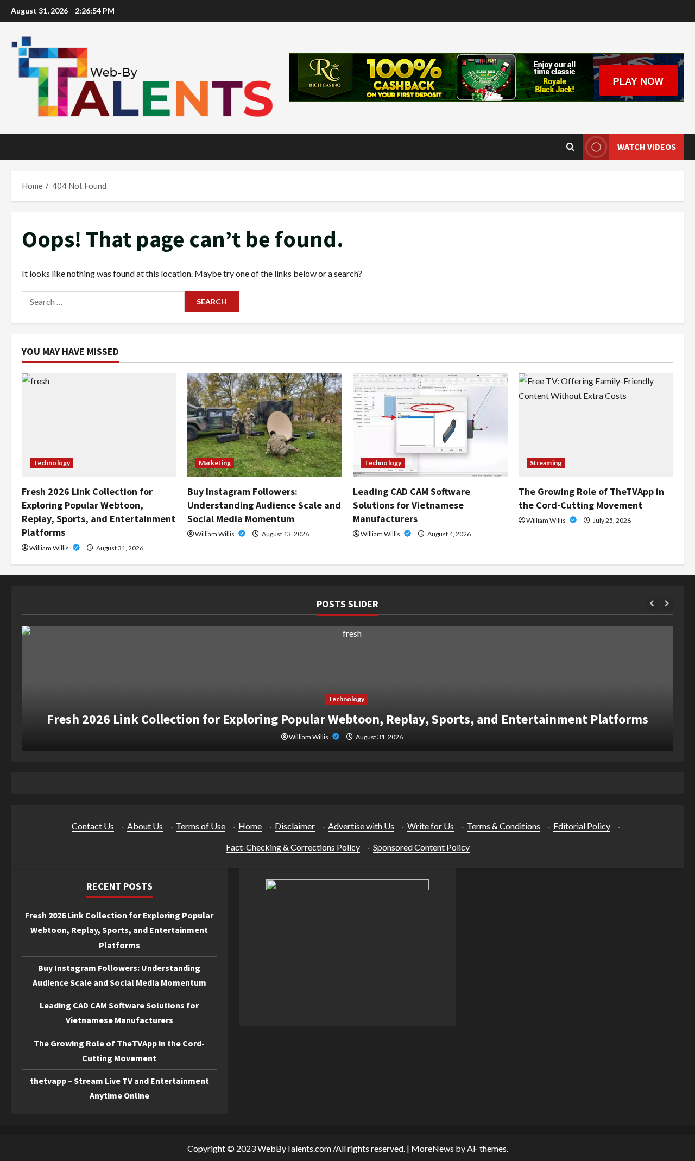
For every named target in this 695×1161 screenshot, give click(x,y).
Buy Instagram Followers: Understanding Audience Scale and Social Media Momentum (264, 505)
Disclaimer (295, 826)
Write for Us (430, 826)
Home (250, 826)
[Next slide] (666, 604)
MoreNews (432, 1148)
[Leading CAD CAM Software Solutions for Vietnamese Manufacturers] (430, 425)
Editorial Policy (581, 826)
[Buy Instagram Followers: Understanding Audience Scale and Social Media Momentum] (264, 425)
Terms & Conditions (503, 826)
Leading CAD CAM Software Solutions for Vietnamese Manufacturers (411, 505)
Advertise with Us (361, 826)
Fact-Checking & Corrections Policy (293, 847)
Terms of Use (200, 826)
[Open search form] (570, 146)
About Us (145, 826)
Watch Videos (646, 146)
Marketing (215, 463)
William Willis (49, 548)
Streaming (545, 463)
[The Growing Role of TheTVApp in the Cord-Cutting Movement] (596, 425)
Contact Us (93, 826)
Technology (51, 463)
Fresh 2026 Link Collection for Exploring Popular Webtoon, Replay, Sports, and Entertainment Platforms (347, 718)
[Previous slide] (652, 604)
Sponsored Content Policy (421, 847)
